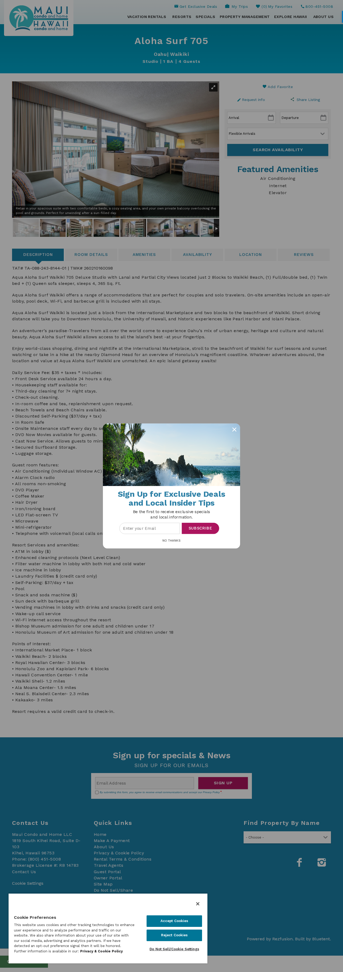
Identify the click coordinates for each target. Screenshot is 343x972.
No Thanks (171, 540)
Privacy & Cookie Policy (101, 951)
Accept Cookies (174, 921)
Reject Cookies (174, 935)
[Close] (198, 904)
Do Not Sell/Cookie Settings (174, 949)
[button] (171, 514)
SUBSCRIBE (200, 528)
